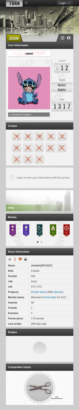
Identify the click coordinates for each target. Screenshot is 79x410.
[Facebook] (68, 38)
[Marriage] (20, 259)
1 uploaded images (20, 114)
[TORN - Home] (14, 3)
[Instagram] (62, 38)
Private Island (39, 292)
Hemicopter (49, 297)
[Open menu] (26, 3)
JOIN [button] (14, 38)
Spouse (58, 292)
